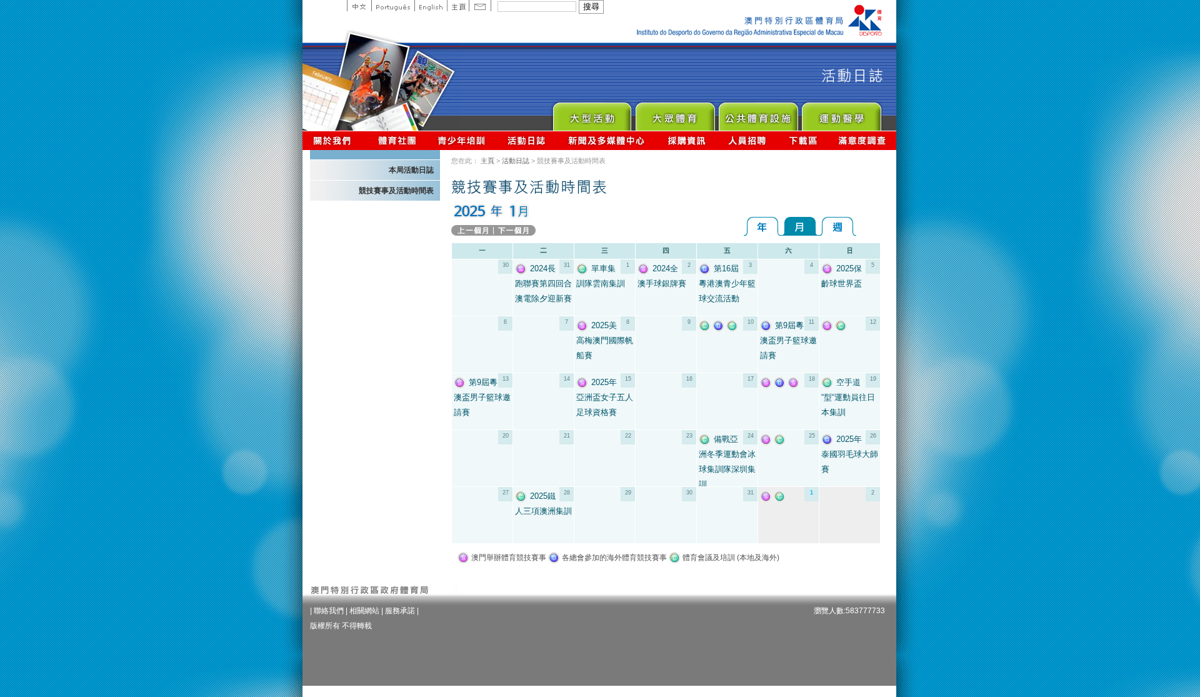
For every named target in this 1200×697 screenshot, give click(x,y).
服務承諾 (400, 610)
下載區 (803, 140)
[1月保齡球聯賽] (767, 439)
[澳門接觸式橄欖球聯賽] (795, 382)
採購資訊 (686, 140)
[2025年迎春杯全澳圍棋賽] (828, 325)
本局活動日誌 (411, 170)
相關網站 (364, 610)
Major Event (591, 113)
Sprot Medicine (840, 113)
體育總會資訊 (397, 140)
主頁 (458, 5)
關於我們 (334, 140)
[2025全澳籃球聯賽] (767, 496)
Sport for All (674, 113)
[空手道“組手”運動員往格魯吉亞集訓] (842, 325)
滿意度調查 (862, 140)
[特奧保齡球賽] (767, 382)
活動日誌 (527, 140)
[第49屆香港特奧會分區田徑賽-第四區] (781, 382)
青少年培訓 (462, 140)
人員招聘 (747, 140)
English (430, 5)
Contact (480, 5)
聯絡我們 (329, 610)
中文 (359, 5)
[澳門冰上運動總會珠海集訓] (781, 496)
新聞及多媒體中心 (607, 140)
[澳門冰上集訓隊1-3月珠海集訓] (706, 325)
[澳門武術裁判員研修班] (781, 439)
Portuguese (392, 5)
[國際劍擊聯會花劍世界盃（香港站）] (720, 325)
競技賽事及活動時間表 (396, 190)
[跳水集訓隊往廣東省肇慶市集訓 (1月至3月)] (733, 325)
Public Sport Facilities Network (757, 113)
